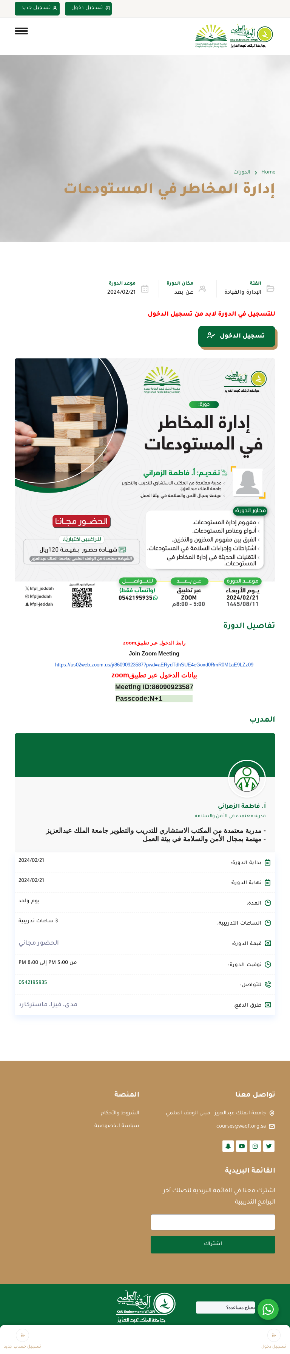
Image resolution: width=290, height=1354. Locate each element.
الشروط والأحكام (120, 1113)
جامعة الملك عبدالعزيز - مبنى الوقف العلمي (216, 1113)
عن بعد (183, 293)
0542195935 (33, 983)
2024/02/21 (121, 293)
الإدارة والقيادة (242, 293)
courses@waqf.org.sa (241, 1126)
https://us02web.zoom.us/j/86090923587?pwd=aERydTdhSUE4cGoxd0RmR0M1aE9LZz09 (154, 665)
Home (268, 172)
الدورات (241, 172)
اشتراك (213, 1244)
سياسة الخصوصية (116, 1126)
